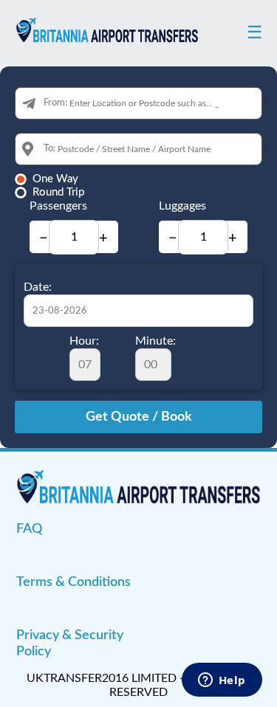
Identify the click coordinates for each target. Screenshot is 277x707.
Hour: (84, 341)
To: (49, 149)
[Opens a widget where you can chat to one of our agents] (221, 681)
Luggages (182, 206)
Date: (38, 287)
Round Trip (58, 192)
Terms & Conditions (73, 582)
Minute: (155, 341)
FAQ (29, 529)
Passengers (58, 206)
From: (55, 103)
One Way (55, 178)
